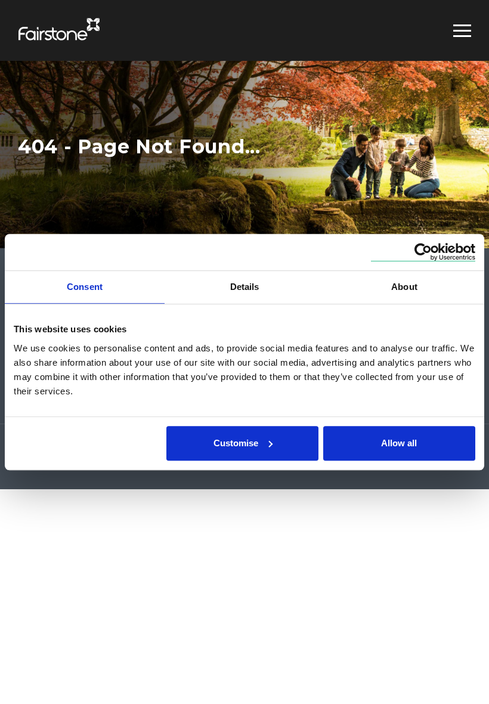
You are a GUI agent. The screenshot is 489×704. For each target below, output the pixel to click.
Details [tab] (244, 287)
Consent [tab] (85, 287)
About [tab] (404, 287)
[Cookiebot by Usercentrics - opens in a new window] (423, 252)
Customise (235, 443)
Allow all (399, 443)
